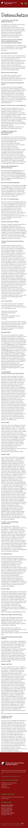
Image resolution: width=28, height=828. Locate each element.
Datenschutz (18, 825)
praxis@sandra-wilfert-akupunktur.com (10, 776)
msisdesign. (4, 825)
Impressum (11, 825)
